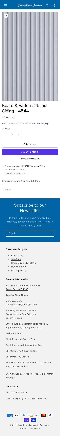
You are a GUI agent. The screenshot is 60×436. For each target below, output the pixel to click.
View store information (16, 173)
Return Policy (18, 266)
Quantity (6, 128)
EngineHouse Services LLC (29, 425)
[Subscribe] (51, 233)
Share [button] (8, 189)
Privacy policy (34, 428)
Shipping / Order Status (23, 263)
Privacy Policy (19, 270)
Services (16, 259)
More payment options (30, 159)
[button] (6, 6)
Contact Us (17, 255)
